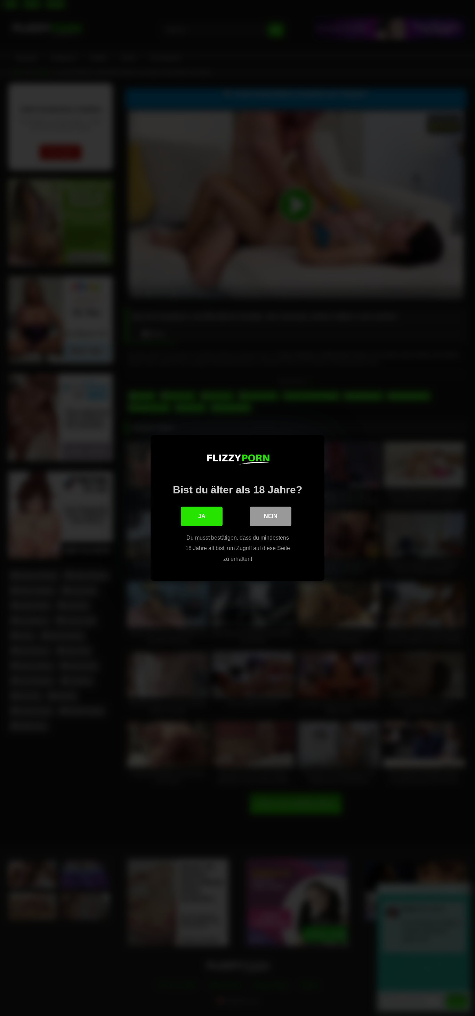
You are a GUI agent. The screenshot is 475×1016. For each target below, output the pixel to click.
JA (202, 516)
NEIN (270, 516)
